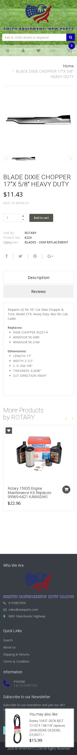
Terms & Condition (16, 661)
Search (8, 640)
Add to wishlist (16, 203)
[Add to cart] (66, 489)
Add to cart (41, 218)
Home (68, 65)
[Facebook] (6, 256)
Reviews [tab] (38, 291)
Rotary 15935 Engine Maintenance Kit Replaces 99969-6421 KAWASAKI (29, 492)
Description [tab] (38, 277)
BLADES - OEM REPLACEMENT (46, 242)
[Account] (23, 50)
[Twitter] (20, 256)
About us (9, 647)
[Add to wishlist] (9, 430)
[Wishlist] (38, 51)
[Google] (49, 256)
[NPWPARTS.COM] (38, 16)
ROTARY (30, 233)
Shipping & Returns (16, 654)
